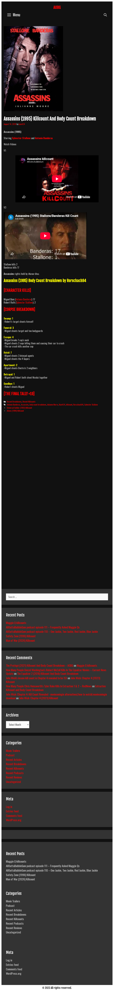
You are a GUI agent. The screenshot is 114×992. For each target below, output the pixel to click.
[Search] (105, 14)
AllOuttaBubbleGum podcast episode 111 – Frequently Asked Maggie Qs (43, 627)
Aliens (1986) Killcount (15, 410)
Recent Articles (14, 759)
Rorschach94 (78, 404)
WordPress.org (13, 820)
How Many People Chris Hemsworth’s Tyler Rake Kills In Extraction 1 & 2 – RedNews (49, 686)
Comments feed (14, 815)
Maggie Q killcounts (16, 622)
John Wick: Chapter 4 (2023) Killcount (38, 698)
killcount (69, 404)
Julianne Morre (52, 404)
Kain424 (62, 404)
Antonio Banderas (23, 299)
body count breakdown (38, 404)
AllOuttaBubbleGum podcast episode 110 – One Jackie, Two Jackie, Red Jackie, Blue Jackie (52, 631)
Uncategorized (13, 781)
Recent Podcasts (15, 773)
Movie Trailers (13, 750)
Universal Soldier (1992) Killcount (19, 407)
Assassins (25, 404)
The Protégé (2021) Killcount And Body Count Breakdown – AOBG (39, 665)
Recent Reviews (14, 777)
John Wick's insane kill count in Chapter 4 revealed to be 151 (36, 678)
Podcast (10, 755)
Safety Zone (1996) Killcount (21, 636)
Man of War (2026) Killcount (20, 640)
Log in (9, 806)
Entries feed (12, 811)
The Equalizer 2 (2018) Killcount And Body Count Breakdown (47, 673)
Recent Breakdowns (14, 401)
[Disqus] (57, 460)
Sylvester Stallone (21, 138)
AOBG (57, 7)
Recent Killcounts (29, 401)
